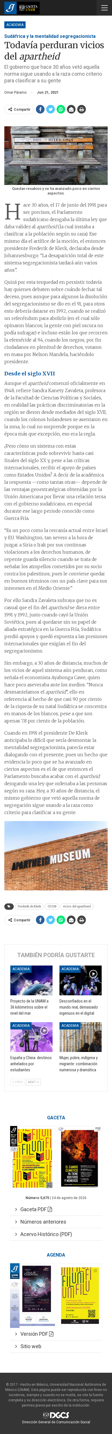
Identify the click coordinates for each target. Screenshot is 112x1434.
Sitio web (29, 1346)
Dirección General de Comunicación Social (56, 1422)
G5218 (52, 906)
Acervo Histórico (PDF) (44, 1234)
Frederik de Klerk (29, 906)
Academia (15, 25)
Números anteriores (41, 1222)
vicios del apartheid (77, 906)
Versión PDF (33, 1334)
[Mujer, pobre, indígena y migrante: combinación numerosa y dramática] (80, 1037)
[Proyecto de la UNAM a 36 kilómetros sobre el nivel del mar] (31, 980)
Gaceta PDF (32, 1209)
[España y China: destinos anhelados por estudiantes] (31, 1037)
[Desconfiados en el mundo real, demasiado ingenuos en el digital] (80, 980)
